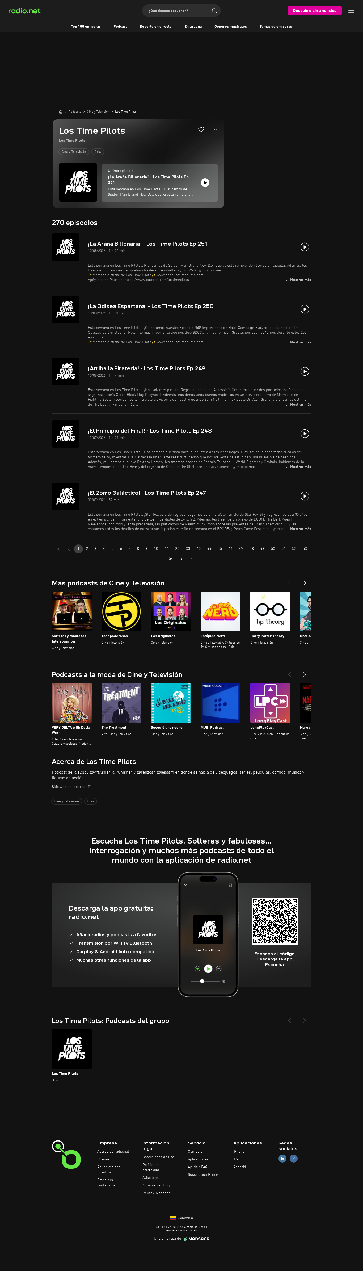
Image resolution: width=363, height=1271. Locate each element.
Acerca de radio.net (113, 1151)
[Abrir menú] (351, 10)
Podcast (120, 26)
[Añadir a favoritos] (201, 129)
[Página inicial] (61, 112)
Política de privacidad (150, 1167)
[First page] (58, 549)
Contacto (195, 1151)
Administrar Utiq (156, 1185)
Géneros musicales (230, 26)
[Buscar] (214, 10)
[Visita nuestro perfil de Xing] (294, 1158)
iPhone (238, 1151)
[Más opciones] (215, 129)
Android (239, 1167)
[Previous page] (69, 549)
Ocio (98, 152)
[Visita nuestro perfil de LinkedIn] (282, 1158)
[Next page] (181, 559)
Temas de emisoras (276, 26)
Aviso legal (151, 1178)
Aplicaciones (198, 1159)
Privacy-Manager (156, 1193)
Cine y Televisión (74, 152)
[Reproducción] (205, 182)
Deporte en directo (156, 26)
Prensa (103, 1159)
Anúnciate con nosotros (108, 1169)
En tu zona (193, 26)
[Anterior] (289, 580)
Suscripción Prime (203, 1175)
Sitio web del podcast (69, 787)
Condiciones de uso (158, 1157)
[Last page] (192, 559)
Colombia (185, 1218)
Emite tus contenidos (106, 1182)
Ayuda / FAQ (198, 1167)
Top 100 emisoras (86, 26)
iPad (236, 1159)
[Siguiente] (304, 580)
